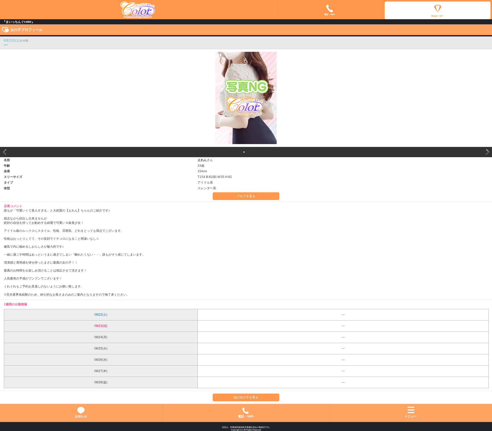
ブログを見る (246, 196)
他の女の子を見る (246, 397)
